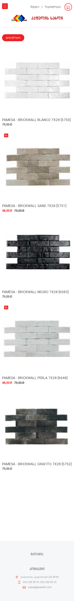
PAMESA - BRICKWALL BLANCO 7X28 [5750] (36, 120)
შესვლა (34, 7)
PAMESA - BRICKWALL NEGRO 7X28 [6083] (35, 292)
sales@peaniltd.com (40, 587)
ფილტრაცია (13, 37)
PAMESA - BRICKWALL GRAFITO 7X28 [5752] (37, 464)
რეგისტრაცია (53, 7)
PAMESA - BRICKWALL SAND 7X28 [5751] (34, 206)
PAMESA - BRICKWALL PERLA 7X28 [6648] (35, 378)
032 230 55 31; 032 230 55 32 (40, 582)
